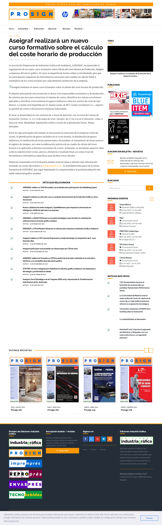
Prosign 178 (126, 410)
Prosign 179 (89, 410)
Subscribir (132, 171)
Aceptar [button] (149, 518)
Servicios (103, 449)
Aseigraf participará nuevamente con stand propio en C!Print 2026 (50, 249)
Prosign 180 (53, 410)
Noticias (18, 36)
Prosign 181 (16, 410)
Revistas (66, 29)
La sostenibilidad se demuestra (133, 319)
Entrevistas (39, 29)
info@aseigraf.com (52, 166)
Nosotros (79, 29)
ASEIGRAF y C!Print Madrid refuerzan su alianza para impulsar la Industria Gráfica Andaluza (60, 229)
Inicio (11, 29)
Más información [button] (11, 521)
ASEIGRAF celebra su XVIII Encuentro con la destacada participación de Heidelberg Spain (60, 187)
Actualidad (23, 29)
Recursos (52, 29)
